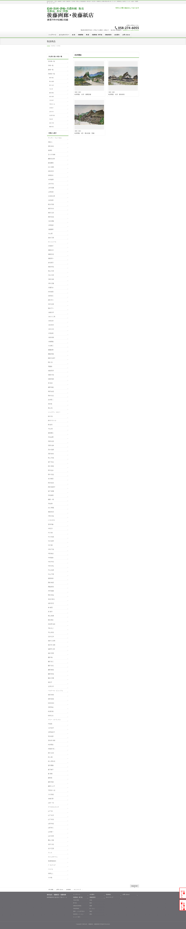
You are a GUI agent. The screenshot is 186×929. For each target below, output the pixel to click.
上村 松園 (51, 187)
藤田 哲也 (51, 674)
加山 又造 (51, 271)
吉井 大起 (51, 844)
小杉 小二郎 (51, 316)
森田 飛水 (51, 782)
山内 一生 (51, 803)
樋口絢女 (50, 620)
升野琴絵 (50, 707)
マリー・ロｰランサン (54, 719)
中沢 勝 (50, 545)
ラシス (50, 852)
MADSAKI (51, 703)
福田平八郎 (51, 649)
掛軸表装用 (92, 897)
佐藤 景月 (51, 370)
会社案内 (68, 889)
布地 (91, 900)
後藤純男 (50, 350)
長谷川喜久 (51, 599)
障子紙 (75, 903)
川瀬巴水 (50, 287)
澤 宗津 (50, 383)
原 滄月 (50, 611)
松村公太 (50, 715)
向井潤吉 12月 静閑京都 (82, 94)
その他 (50, 877)
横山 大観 (51, 840)
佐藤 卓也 (51, 375)
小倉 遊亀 (51, 221)
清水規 (50, 404)
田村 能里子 (51, 487)
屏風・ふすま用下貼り (79, 911)
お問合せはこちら (183, 893)
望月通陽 (50, 765)
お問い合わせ (59, 889)
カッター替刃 (76, 917)
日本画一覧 (51, 61)
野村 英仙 (51, 595)
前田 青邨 (51, 96)
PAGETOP (134, 886)
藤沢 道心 (51, 665)
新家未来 (50, 578)
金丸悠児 (50, 262)
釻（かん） (92, 908)
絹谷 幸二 (51, 300)
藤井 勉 (50, 657)
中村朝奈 (50, 557)
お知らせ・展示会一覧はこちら (183, 905)
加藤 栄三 (51, 250)
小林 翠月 (51, 325)
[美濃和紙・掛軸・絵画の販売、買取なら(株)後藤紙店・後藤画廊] (70, 19)
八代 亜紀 (51, 794)
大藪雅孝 (50, 229)
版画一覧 (50, 69)
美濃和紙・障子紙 (77, 897)
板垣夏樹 (50, 163)
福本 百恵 (51, 653)
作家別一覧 (51, 74)
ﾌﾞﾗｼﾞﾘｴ (50, 869)
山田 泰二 (51, 827)
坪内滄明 (50, 495)
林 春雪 (50, 607)
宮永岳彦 (50, 736)
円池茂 (50, 724)
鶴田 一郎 (51, 499)
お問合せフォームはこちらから (131, 30)
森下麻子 (50, 769)
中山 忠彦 (51, 570)
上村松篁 (50, 192)
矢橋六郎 (50, 798)
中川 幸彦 (51, 537)
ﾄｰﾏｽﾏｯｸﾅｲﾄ (51, 520)
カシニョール (52, 242)
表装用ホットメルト (78, 914)
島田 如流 (51, 391)
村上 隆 (50, 757)
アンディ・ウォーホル (55, 138)
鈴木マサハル (52, 420)
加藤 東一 (51, 258)
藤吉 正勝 (51, 678)
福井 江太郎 (51, 640)
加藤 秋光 (51, 254)
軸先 (91, 903)
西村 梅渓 (51, 582)
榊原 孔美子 (51, 358)
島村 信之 (51, 395)
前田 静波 (51, 699)
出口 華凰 (51, 507)
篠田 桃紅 (51, 77)
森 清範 (50, 773)
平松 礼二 (51, 628)
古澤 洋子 (51, 111)
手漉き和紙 (76, 900)
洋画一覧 (50, 65)
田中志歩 (50, 470)
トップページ (76, 894)
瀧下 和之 (51, 462)
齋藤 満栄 (51, 354)
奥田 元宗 (51, 212)
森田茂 (50, 778)
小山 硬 (50, 233)
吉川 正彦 (51, 848)
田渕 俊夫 (51, 483)
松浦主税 (50, 711)
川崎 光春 (51, 279)
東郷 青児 (51, 126)
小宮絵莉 (50, 333)
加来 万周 (51, 123)
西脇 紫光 (51, 586)
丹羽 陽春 (51, 591)
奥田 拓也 (51, 217)
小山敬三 (50, 345)
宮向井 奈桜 (51, 740)
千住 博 (51, 89)
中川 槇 (50, 532)
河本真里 (50, 291)
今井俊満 (50, 179)
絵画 (80, 92)
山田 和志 (51, 823)
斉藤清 (50, 366)
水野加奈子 (51, 732)
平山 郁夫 (51, 632)
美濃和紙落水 (52, 861)
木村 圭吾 (51, 304)
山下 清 (50, 811)
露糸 (91, 914)
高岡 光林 (51, 445)
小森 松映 (51, 337)
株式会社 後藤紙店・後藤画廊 (91, 924)
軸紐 (91, 911)
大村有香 (50, 200)
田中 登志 (51, 474)
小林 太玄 (51, 329)
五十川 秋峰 (51, 154)
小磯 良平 (51, 312)
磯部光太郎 (51, 158)
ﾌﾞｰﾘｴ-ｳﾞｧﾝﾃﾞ (52, 865)
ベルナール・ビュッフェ (55, 690)
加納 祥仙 (51, 266)
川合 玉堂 (51, 275)
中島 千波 (51, 549)
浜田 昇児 (51, 603)
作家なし (50, 873)
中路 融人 (51, 553)
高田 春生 (51, 453)
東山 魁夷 (51, 81)
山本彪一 (50, 832)
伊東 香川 (51, 171)
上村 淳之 (51, 183)
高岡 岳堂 (51, 441)
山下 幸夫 (51, 819)
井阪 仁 (50, 142)
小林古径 (50, 321)
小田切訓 (50, 225)
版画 (76, 92)
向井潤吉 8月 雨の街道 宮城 (84, 133)
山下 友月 (51, 815)
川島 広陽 (51, 283)
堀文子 (50, 682)
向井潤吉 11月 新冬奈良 (116, 94)
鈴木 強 (50, 416)
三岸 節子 (51, 100)
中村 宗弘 (51, 566)
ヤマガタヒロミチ (53, 807)
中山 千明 (51, 574)
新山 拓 (50, 408)
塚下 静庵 (51, 491)
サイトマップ (77, 889)
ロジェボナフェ (53, 857)
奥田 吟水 (51, 208)
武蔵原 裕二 (51, 749)
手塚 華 (51, 119)
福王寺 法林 (51, 645)
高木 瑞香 (51, 449)
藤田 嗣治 (51, 92)
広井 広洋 (51, 636)
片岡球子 (51, 107)
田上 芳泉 (51, 458)
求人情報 (51, 889)
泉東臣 (50, 150)
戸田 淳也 (51, 516)
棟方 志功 (51, 85)
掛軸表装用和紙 (77, 905)
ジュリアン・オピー (54, 412)
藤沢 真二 (51, 661)
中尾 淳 (50, 528)
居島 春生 (51, 146)
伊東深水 (50, 175)
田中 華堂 (51, 466)
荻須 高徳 (51, 204)
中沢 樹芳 (51, 541)
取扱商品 (108, 894)
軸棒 (91, 905)
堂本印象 (50, 524)
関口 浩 (50, 362)
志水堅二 (50, 399)
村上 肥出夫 (51, 761)
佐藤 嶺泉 (51, 379)
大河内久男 (51, 196)
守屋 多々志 (52, 104)
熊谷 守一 (51, 308)
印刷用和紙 (76, 908)
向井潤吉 (50, 744)
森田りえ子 (51, 786)
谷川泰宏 (50, 478)
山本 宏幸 (51, 836)
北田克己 (50, 296)
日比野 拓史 (52, 115)
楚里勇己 (50, 433)
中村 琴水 (51, 561)
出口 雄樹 (51, 167)
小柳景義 (50, 341)
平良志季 (50, 437)
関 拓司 (50, 424)
